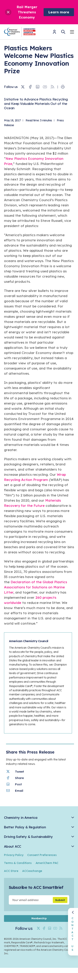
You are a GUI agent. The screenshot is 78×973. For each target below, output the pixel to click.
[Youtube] (45, 87)
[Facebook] (30, 87)
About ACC (12, 846)
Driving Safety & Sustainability (28, 837)
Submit (60, 900)
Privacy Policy (13, 855)
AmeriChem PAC (47, 863)
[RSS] (52, 87)
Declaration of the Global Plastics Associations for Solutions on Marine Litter (35, 587)
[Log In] (54, 33)
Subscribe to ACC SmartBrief (36, 887)
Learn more (58, 12)
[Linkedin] (37, 87)
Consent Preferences (41, 855)
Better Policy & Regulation (25, 827)
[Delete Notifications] (8, 12)
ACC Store (11, 871)
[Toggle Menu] (72, 32)
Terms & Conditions (18, 863)
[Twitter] (23, 87)
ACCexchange (32, 871)
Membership (38, 918)
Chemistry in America (20, 818)
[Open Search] (63, 32)
